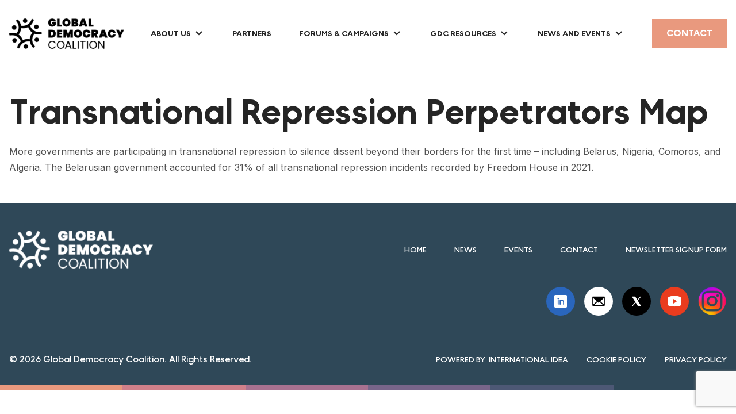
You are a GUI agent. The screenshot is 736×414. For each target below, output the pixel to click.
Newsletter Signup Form (676, 249)
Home (415, 249)
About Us (171, 33)
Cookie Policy (616, 359)
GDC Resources (463, 33)
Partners (251, 33)
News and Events (574, 33)
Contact (689, 33)
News (465, 249)
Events (518, 249)
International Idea (528, 359)
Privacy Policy (696, 359)
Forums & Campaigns (344, 33)
